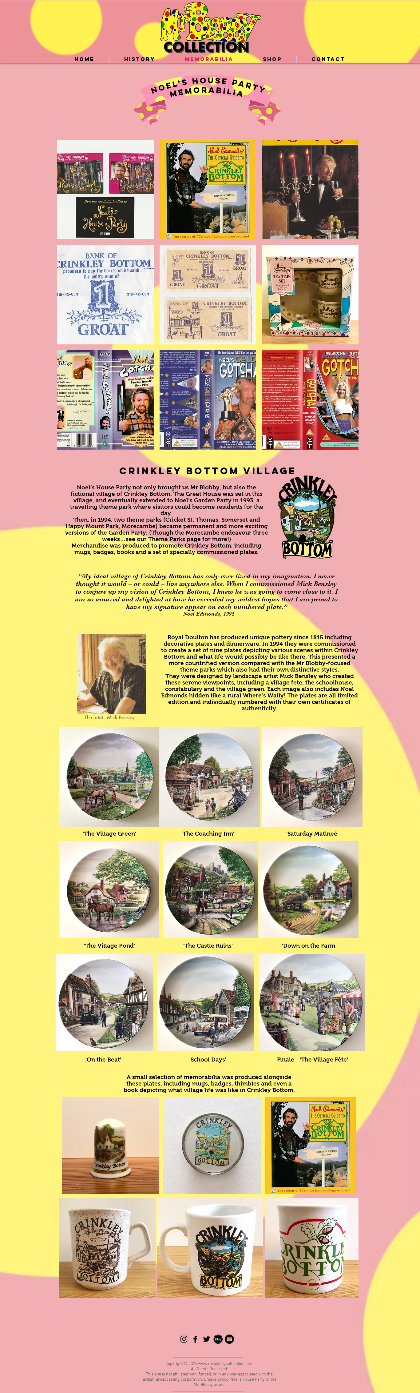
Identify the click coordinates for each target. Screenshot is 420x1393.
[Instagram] (183, 1339)
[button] (105, 189)
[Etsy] (218, 1339)
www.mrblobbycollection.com (225, 1364)
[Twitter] (206, 1339)
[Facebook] (195, 1339)
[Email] (229, 1339)
